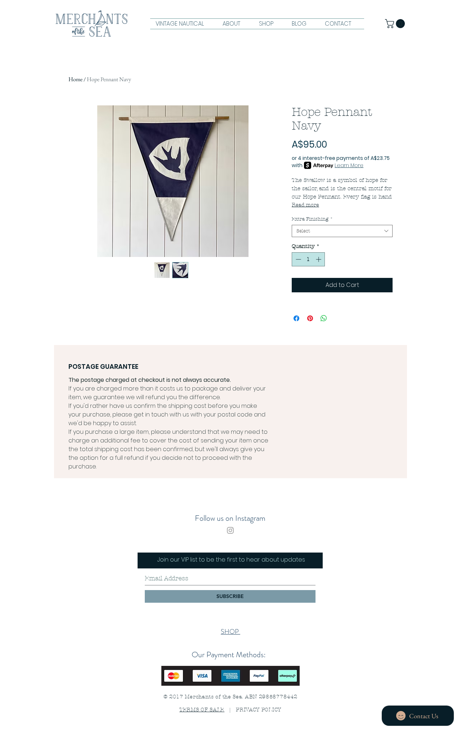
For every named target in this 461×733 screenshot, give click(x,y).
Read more (305, 205)
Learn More (349, 165)
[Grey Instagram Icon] (230, 530)
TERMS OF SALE (201, 710)
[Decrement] (298, 259)
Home (75, 79)
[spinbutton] (308, 259)
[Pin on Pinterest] (310, 318)
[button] (396, 23)
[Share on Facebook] (296, 318)
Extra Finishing (312, 219)
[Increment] (319, 259)
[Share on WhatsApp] (323, 318)
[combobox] (342, 231)
